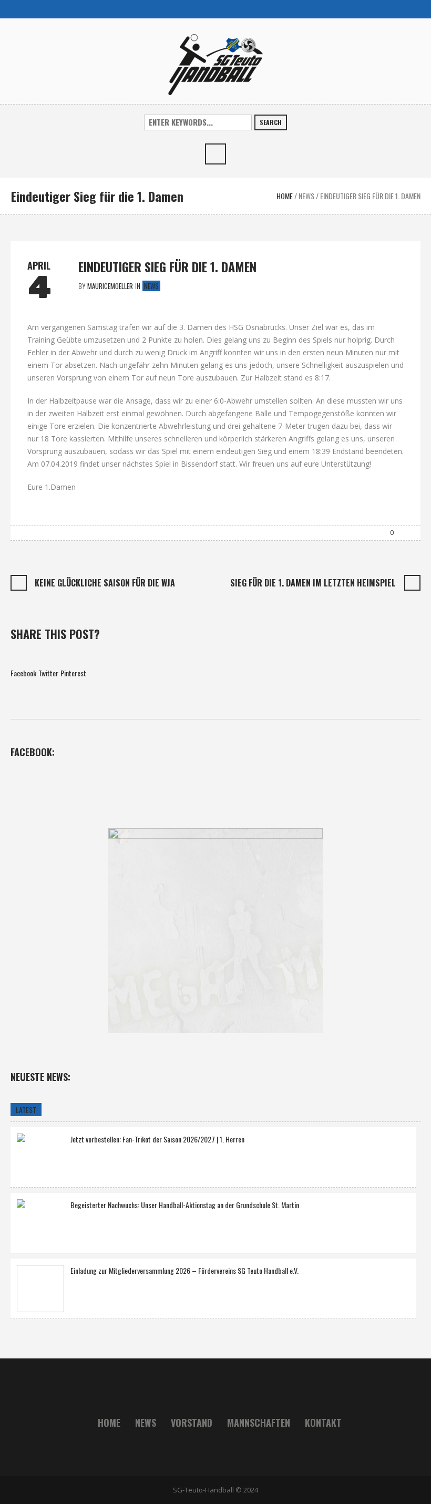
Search (271, 122)
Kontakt (323, 1422)
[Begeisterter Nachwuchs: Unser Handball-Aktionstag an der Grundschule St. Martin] (40, 1221)
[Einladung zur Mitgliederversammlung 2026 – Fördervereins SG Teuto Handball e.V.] (40, 1288)
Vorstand (191, 1422)
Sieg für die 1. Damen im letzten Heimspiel (313, 582)
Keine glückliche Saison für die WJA (105, 582)
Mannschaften (258, 1422)
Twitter (48, 672)
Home (284, 195)
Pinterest (73, 672)
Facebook (23, 672)
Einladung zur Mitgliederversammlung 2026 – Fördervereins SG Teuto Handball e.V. (184, 1270)
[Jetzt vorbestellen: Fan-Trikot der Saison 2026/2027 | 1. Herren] (40, 1155)
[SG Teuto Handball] (215, 63)
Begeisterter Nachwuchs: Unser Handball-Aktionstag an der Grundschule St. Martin (184, 1204)
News (306, 195)
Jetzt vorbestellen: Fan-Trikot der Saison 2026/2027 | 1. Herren (157, 1139)
